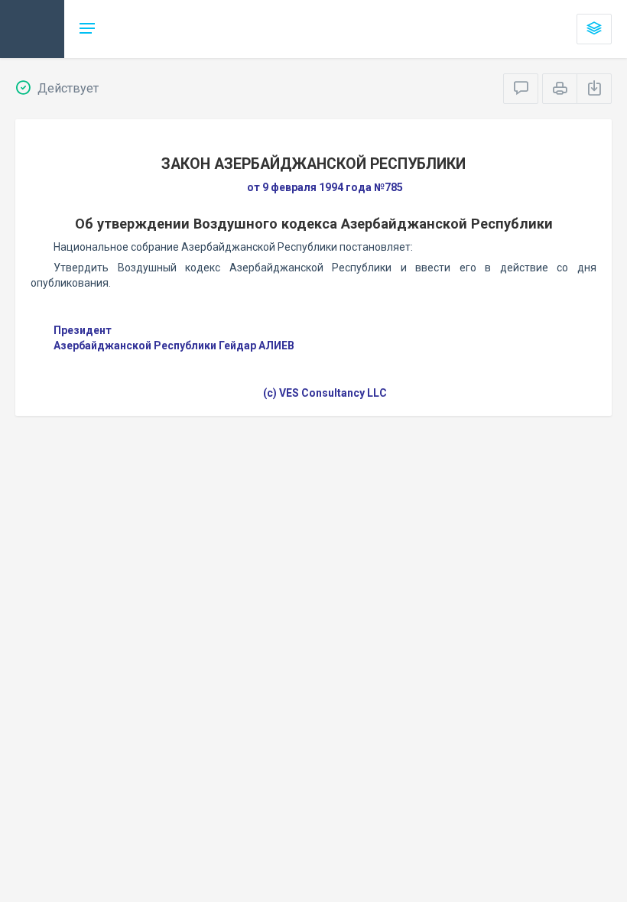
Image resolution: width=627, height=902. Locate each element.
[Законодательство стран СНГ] (32, 29)
